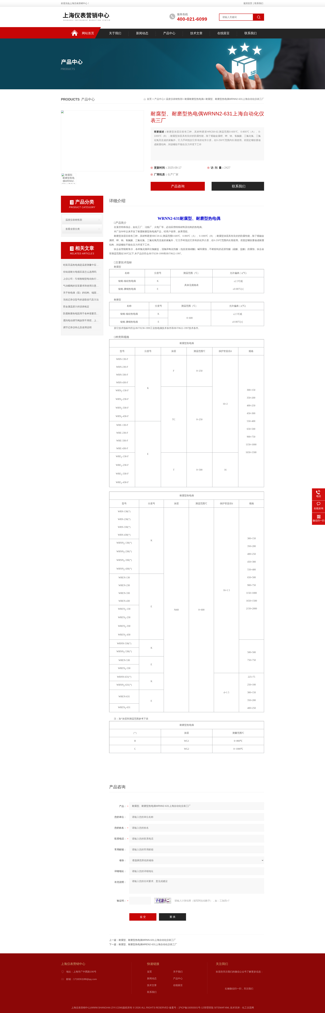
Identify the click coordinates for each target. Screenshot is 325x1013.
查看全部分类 (73, 229)
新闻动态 (142, 33)
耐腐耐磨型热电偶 (194, 99)
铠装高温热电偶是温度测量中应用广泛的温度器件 (82, 265)
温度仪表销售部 (174, 99)
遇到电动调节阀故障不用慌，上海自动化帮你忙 (82, 320)
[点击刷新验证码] (162, 901)
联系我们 (258, 3)
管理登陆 (208, 1007)
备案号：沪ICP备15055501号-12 (186, 1007)
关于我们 (115, 33)
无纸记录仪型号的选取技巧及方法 (81, 299)
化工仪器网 (248, 1007)
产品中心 (169, 33)
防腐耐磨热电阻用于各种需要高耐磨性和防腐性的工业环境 (82, 313)
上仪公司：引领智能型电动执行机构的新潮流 (82, 278)
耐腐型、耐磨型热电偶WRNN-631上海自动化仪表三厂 (147, 940)
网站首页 (88, 33)
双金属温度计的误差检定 (76, 306)
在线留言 (223, 33)
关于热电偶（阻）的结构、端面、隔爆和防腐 (82, 292)
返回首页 (247, 3)
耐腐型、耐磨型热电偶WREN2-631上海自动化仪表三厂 (148, 944)
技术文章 (196, 33)
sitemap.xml (222, 1007)
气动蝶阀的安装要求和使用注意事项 (82, 285)
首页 (149, 99)
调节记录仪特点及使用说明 (77, 327)
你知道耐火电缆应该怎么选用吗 (79, 271)
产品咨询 (178, 186)
